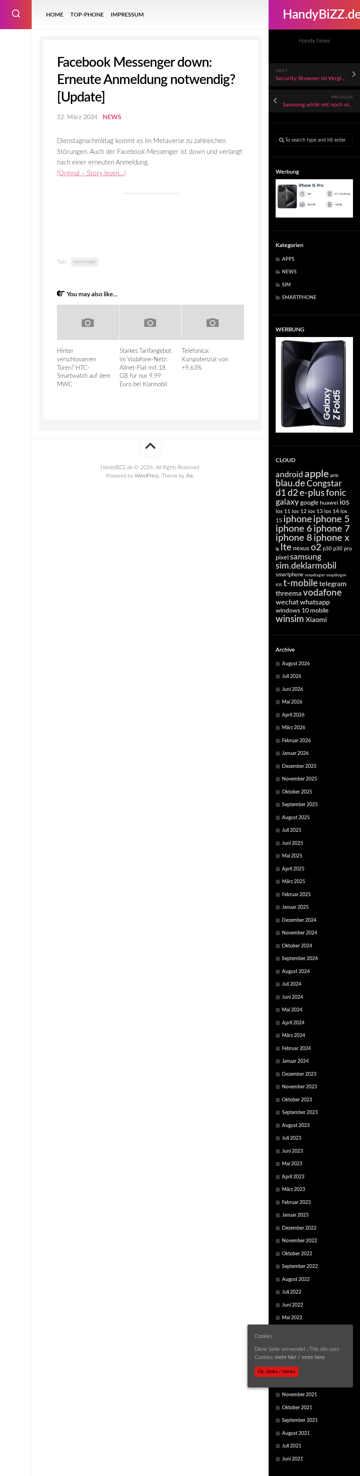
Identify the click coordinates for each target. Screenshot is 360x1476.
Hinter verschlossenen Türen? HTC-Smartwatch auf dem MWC (83, 367)
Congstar (324, 483)
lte (286, 547)
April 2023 (293, 1176)
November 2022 (299, 1240)
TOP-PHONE (87, 15)
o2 (316, 547)
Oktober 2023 (297, 1100)
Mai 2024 (292, 1010)
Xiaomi (316, 619)
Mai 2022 (292, 1317)
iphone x (331, 538)
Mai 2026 (292, 702)
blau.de (290, 483)
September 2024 (300, 958)
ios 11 (283, 511)
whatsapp (315, 602)
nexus (301, 548)
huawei (329, 503)
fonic (336, 493)
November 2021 (299, 1394)
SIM (286, 285)
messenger (84, 261)
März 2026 (293, 727)
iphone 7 (332, 528)
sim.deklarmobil (306, 566)
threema (289, 593)
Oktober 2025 (297, 792)
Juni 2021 (292, 1459)
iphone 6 (294, 528)
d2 (293, 493)
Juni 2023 (292, 1151)
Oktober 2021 (297, 1407)
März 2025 (293, 881)
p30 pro (342, 548)
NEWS (289, 272)
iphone (297, 519)
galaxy (287, 502)
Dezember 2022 (299, 1228)
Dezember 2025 (299, 766)
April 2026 (293, 715)
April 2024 (293, 1023)
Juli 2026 (291, 676)
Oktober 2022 (297, 1253)
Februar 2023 (296, 1202)
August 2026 (296, 663)
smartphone (289, 574)
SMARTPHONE (299, 297)
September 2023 (300, 1112)
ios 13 (315, 511)
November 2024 (299, 933)
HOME (54, 15)
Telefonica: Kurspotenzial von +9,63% (205, 359)
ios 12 (299, 511)
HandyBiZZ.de (314, 14)
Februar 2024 (296, 1048)
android (289, 475)
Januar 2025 (295, 907)
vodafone (322, 592)
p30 (327, 548)
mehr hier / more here (300, 1357)
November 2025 (299, 779)
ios (344, 502)
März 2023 (293, 1189)
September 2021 (300, 1420)
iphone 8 (294, 538)
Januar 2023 (295, 1215)
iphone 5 (331, 519)
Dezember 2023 (299, 1074)
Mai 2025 (292, 856)
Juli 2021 (291, 1446)
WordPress (147, 476)
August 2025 (296, 817)
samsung (305, 557)
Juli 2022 (291, 1292)
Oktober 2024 (297, 946)
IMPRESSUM (127, 15)
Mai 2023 (292, 1163)
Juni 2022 (292, 1305)
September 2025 (300, 804)
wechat (287, 602)
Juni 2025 (292, 843)
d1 (281, 493)
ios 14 (331, 511)
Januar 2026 (295, 753)
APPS (288, 259)
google (309, 503)
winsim (290, 619)
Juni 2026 (292, 689)
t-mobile (300, 583)
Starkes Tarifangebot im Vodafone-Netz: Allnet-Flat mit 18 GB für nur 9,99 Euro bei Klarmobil (145, 367)
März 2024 (293, 1035)
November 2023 (299, 1087)
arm (334, 475)
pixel (282, 558)
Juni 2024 (292, 997)
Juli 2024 (291, 984)
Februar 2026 (296, 740)
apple (316, 474)
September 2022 (300, 1266)
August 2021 (296, 1433)
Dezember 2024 (299, 920)
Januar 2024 (295, 1061)
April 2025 (293, 869)
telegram (333, 584)
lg (277, 549)
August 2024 (296, 971)
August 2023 (296, 1125)
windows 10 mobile (302, 610)
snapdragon (315, 575)
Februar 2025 (296, 894)
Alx (189, 476)
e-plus (312, 493)
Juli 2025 (291, 830)
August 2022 (296, 1279)
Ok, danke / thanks (276, 1371)
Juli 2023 (291, 1138)
